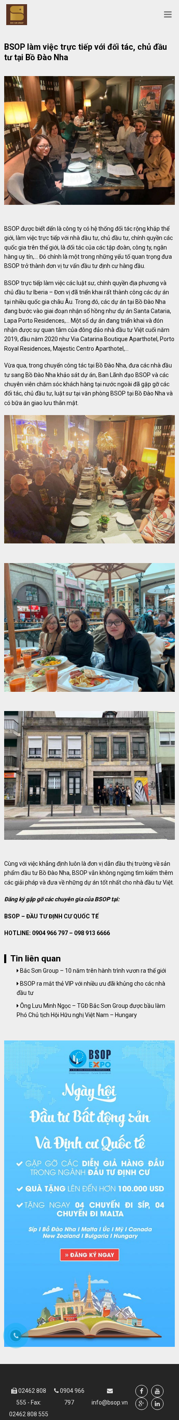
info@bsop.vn (110, 1402)
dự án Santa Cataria (143, 311)
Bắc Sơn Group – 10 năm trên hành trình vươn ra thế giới (92, 970)
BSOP (12, 283)
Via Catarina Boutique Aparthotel (114, 339)
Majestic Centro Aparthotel (88, 348)
